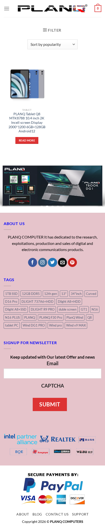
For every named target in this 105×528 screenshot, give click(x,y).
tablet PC (11, 325)
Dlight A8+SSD (15, 309)
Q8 (89, 317)
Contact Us (57, 514)
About (22, 514)
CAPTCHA (52, 386)
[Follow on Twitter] (52, 262)
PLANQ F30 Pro (50, 317)
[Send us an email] (62, 262)
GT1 (84, 309)
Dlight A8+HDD (69, 301)
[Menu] (7, 8)
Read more (27, 140)
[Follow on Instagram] (42, 262)
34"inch (76, 294)
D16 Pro (11, 301)
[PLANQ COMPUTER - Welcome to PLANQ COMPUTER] (53, 8)
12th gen (50, 294)
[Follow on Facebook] (32, 262)
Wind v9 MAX (76, 325)
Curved (91, 294)
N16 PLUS (12, 317)
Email (52, 363)
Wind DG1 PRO (34, 325)
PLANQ (29, 317)
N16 (95, 309)
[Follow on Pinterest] (72, 262)
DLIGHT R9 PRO (42, 309)
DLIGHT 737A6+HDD (37, 301)
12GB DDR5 (31, 294)
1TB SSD (11, 294)
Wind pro (55, 325)
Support (80, 514)
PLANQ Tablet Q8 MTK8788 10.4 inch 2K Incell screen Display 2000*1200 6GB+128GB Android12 (27, 122)
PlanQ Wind (74, 317)
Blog (37, 514)
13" (63, 294)
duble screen (67, 309)
